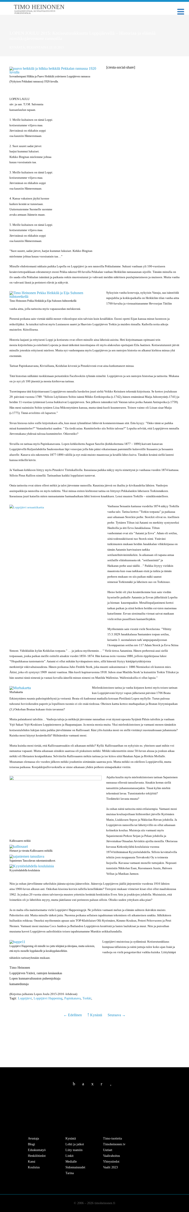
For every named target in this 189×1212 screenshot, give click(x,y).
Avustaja (33, 1138)
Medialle (71, 1161)
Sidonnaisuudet (75, 1167)
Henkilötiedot (37, 1156)
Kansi (31, 1161)
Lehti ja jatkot (74, 1144)
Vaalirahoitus (111, 1156)
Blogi (31, 1144)
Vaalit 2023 (110, 1167)
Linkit (69, 1156)
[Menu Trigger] (180, 11)
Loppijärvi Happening (48, 998)
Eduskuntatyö (37, 1150)
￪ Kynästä (94, 1015)
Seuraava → (117, 1015)
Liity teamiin (74, 1150)
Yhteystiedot (111, 1161)
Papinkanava (72, 998)
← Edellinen (73, 1015)
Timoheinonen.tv (114, 1144)
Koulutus (34, 1167)
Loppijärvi (25, 998)
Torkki (87, 998)
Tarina (69, 1173)
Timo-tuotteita (112, 1138)
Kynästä (17, 47)
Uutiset (107, 1150)
